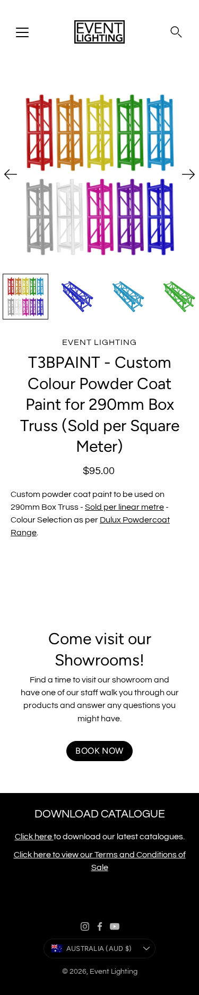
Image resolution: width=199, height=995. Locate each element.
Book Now (99, 751)
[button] (176, 32)
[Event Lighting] (99, 31)
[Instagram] (85, 926)
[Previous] (10, 174)
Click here (34, 836)
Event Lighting (113, 971)
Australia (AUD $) (99, 948)
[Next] (188, 174)
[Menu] (22, 32)
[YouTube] (114, 926)
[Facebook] (100, 926)
